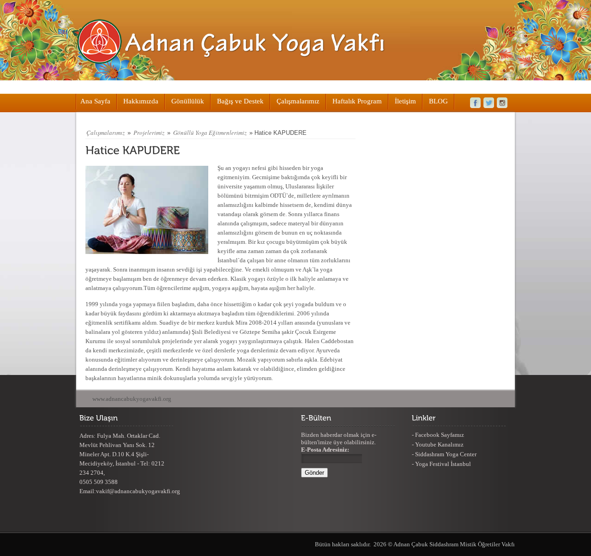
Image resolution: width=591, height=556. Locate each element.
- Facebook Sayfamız (438, 434)
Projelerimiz (148, 132)
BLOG (438, 101)
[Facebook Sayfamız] (473, 103)
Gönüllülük (187, 101)
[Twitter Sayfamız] (489, 103)
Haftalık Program (357, 101)
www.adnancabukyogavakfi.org (131, 398)
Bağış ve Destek (240, 101)
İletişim (405, 101)
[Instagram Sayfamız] (505, 103)
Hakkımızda (140, 101)
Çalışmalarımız (298, 101)
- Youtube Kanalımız (438, 444)
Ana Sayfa (95, 101)
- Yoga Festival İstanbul (441, 463)
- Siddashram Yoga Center (444, 454)
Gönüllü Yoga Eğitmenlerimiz (210, 132)
